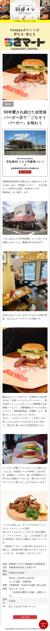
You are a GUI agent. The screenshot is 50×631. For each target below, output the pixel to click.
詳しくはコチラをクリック (22, 606)
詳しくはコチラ (25, 172)
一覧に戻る (25, 617)
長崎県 (8, 104)
